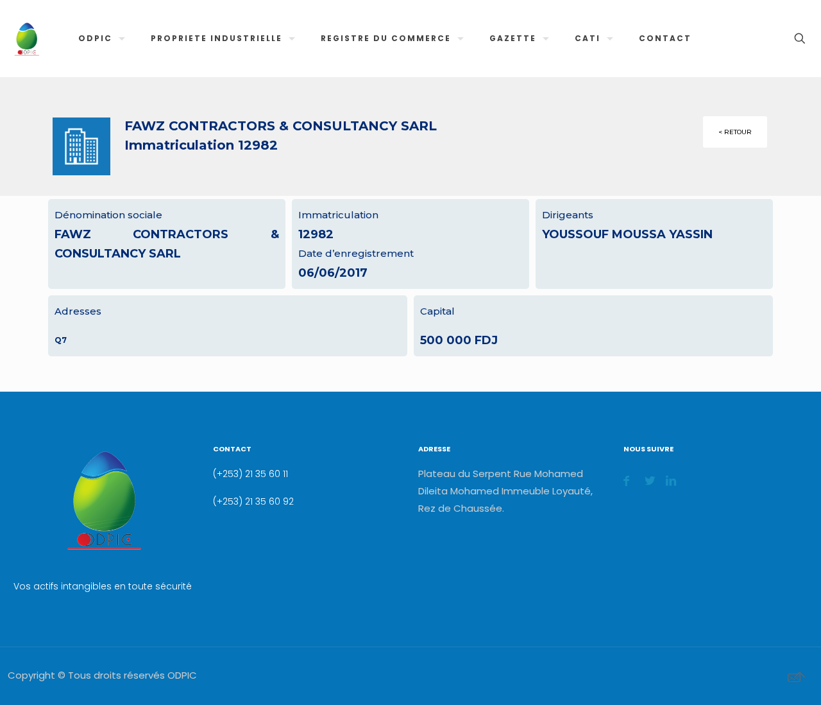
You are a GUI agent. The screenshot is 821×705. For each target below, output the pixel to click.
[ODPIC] (26, 38)
